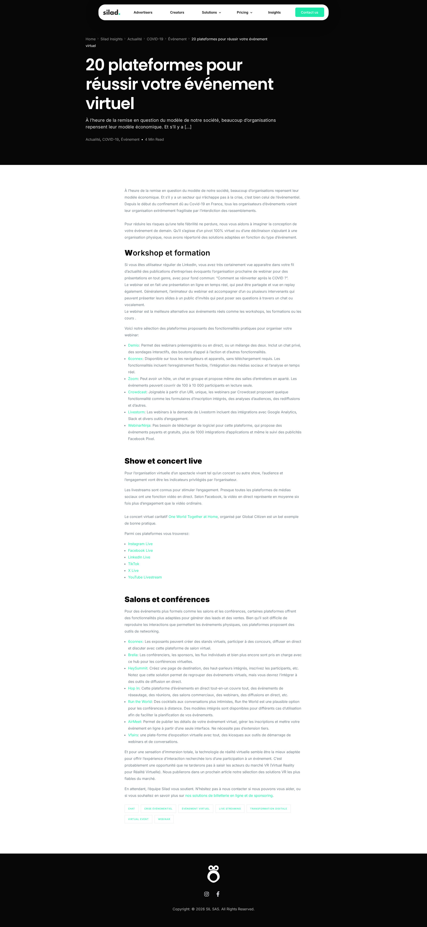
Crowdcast (137, 392)
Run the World (140, 701)
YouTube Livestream (145, 577)
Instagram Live (140, 544)
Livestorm (136, 412)
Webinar (164, 819)
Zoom (133, 378)
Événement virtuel (196, 808)
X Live (133, 570)
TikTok (133, 564)
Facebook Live (140, 550)
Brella (132, 655)
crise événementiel (158, 808)
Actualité (93, 139)
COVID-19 (110, 139)
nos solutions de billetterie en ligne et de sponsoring (229, 795)
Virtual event (138, 819)
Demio (133, 345)
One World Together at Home (193, 516)
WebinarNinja (139, 425)
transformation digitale (268, 808)
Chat (131, 808)
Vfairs (133, 735)
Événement (130, 139)
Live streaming (230, 808)
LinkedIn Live (139, 557)
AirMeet (134, 721)
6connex (135, 358)
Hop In (133, 688)
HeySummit (137, 668)
